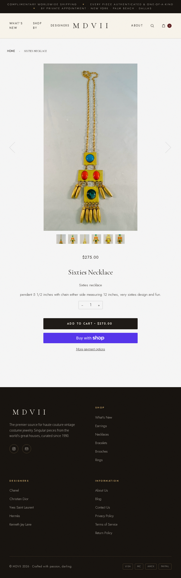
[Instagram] (13, 448)
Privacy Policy (104, 516)
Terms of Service (106, 524)
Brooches (101, 451)
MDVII (92, 25)
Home (11, 51)
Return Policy (103, 533)
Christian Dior (19, 499)
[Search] (152, 26)
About (137, 25)
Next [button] (165, 147)
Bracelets (101, 443)
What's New (16, 25)
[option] (90, 147)
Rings (99, 460)
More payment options (90, 349)
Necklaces (102, 434)
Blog (98, 499)
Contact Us (102, 507)
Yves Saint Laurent (21, 507)
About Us (101, 490)
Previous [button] (15, 147)
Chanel (14, 490)
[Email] (26, 448)
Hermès (14, 516)
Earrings (101, 426)
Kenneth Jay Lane (20, 524)
